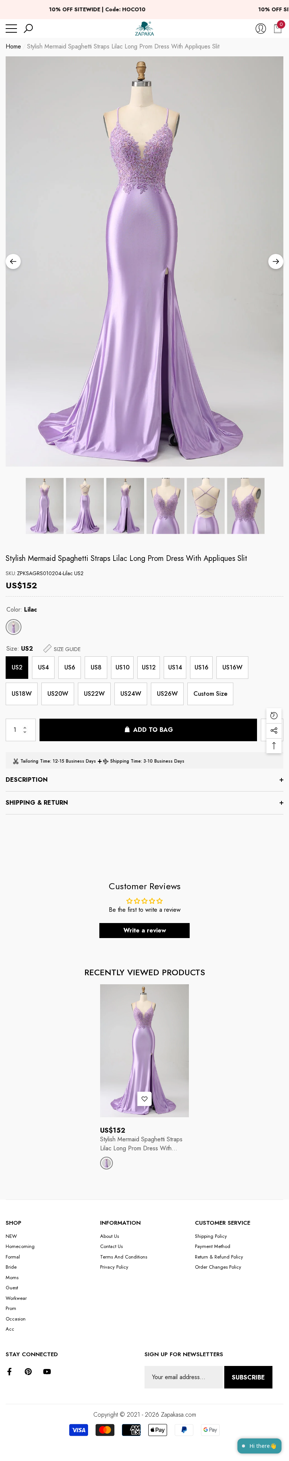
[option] (144, 261)
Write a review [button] (144, 930)
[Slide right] (275, 261)
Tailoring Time (35, 761)
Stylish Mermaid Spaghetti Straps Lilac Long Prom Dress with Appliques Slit (126, 558)
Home (13, 46)
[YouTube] (47, 1371)
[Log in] (260, 28)
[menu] (11, 28)
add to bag (153, 729)
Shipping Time (125, 761)
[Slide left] (13, 261)
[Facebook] (9, 1371)
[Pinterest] (28, 1371)
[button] (28, 28)
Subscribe (248, 1377)
